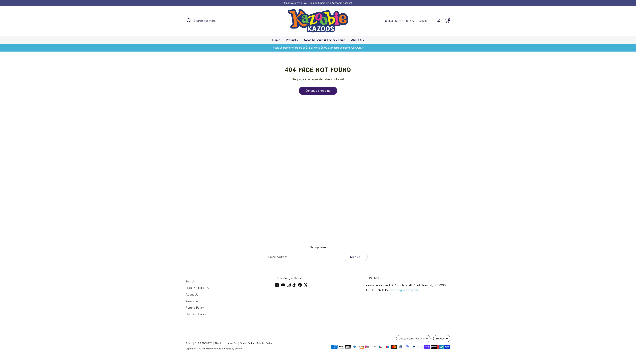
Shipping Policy (196, 314)
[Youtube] (283, 285)
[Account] (438, 21)
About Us (357, 40)
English (422, 21)
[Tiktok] (294, 285)
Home (276, 40)
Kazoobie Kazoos (212, 348)
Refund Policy (195, 308)
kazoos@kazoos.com (404, 290)
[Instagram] (289, 285)
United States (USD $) (398, 21)
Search (190, 281)
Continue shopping (318, 91)
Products (292, 40)
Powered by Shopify (232, 348)
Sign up (355, 257)
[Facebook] (277, 285)
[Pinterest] (300, 285)
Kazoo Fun (192, 301)
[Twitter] (306, 285)
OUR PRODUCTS (197, 288)
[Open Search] (189, 20)
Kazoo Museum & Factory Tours (324, 40)
